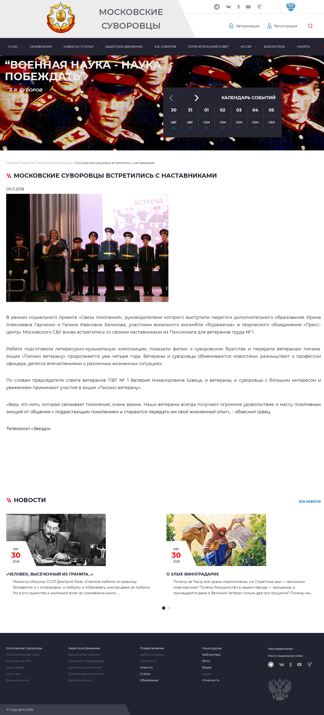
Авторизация (247, 26)
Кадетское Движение (84, 648)
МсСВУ (246, 46)
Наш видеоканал (280, 648)
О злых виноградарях (193, 574)
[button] (162, 138)
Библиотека (274, 46)
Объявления (41, 46)
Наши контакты (17, 680)
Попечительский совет (208, 46)
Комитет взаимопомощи (86, 674)
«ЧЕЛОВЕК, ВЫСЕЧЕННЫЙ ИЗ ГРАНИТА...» (49, 574)
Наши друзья (212, 648)
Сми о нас (13, 674)
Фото (206, 661)
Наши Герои (15, 667)
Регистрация (285, 26)
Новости (146, 667)
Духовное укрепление (84, 667)
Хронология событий (84, 654)
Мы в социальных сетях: (285, 656)
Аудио (207, 674)
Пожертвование (152, 648)
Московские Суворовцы (131, 19)
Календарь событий (249, 97)
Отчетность (210, 680)
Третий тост (148, 661)
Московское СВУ (18, 661)
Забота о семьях (152, 654)
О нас (13, 46)
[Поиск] (310, 26)
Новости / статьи (78, 46)
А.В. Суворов (165, 46)
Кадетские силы (80, 680)
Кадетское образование (86, 661)
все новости (310, 501)
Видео (207, 667)
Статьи (145, 674)
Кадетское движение (124, 46)
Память (303, 46)
